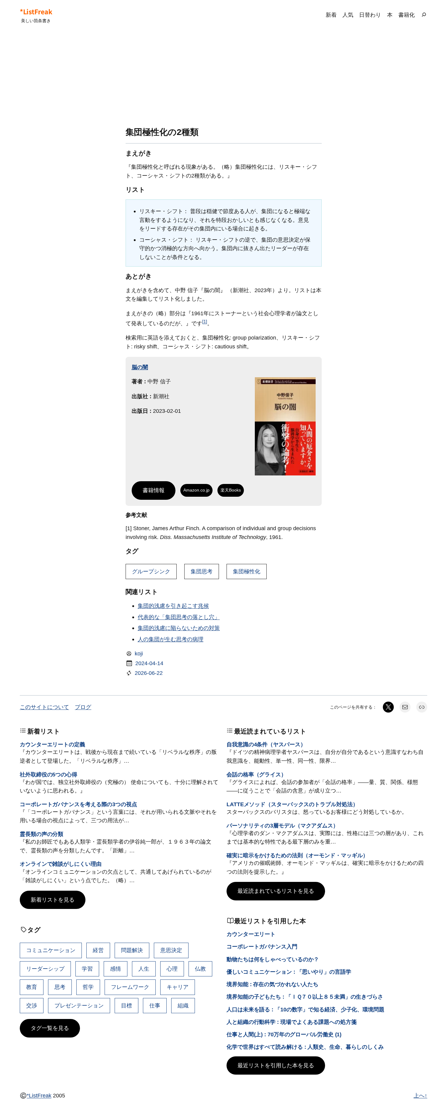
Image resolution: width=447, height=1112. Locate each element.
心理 (172, 968)
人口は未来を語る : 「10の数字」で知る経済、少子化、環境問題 (305, 1009)
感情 (115, 968)
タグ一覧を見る (50, 1028)
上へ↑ (420, 1095)
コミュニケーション (50, 950)
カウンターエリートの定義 (52, 744)
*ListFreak (36, 11)
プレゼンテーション (79, 1005)
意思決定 (171, 950)
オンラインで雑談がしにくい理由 (61, 864)
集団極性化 (246, 571)
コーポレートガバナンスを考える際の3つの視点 (78, 804)
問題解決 (132, 950)
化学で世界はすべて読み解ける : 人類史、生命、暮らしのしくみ (305, 1047)
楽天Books (230, 490)
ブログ (83, 707)
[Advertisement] (223, 78)
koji (139, 653)
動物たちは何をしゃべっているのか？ (273, 959)
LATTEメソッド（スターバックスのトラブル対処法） (292, 804)
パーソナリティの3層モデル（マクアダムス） (282, 825)
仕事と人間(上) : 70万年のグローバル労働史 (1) (284, 1034)
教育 (31, 987)
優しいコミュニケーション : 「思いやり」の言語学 (289, 972)
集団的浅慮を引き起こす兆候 (173, 606)
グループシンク (151, 571)
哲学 (88, 987)
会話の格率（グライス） (256, 774)
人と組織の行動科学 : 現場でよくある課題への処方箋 (291, 1022)
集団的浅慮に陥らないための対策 (179, 628)
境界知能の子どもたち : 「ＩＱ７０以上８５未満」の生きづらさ (305, 996)
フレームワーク (130, 987)
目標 (126, 1005)
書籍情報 (154, 490)
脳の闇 (140, 367)
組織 (183, 1005)
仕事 (154, 1005)
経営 (98, 950)
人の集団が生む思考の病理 (170, 639)
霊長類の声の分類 (41, 834)
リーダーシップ (45, 968)
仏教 (200, 968)
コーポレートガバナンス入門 (262, 946)
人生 (143, 968)
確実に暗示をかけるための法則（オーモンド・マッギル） (297, 855)
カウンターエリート (251, 934)
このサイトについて (44, 707)
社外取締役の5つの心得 (48, 774)
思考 (59, 987)
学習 (87, 968)
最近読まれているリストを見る (275, 891)
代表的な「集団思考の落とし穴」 (179, 617)
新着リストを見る (52, 899)
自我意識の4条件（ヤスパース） (266, 744)
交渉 (31, 1005)
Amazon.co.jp (196, 490)
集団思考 (202, 571)
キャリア (178, 987)
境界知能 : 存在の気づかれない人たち (272, 984)
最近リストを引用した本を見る (275, 1065)
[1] (204, 321)
